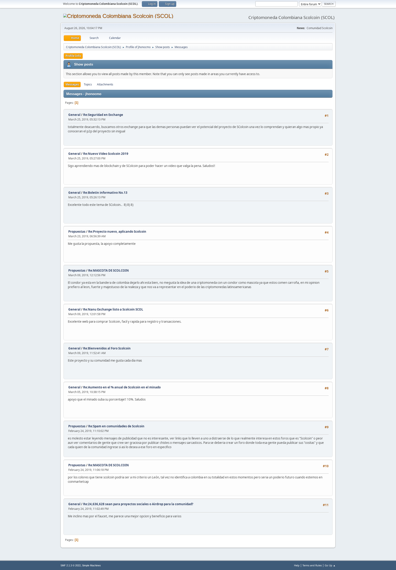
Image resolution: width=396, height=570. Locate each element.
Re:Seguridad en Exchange (103, 115)
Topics (88, 84)
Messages (72, 84)
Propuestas (76, 231)
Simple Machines (91, 565)
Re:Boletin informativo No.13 (105, 193)
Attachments (105, 84)
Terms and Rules (312, 565)
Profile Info (73, 56)
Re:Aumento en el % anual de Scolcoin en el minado (122, 387)
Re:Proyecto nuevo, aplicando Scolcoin (117, 231)
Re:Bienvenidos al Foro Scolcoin (107, 348)
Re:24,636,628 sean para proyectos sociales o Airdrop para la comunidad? (138, 504)
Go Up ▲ (330, 565)
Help (297, 565)
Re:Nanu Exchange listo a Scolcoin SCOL (113, 309)
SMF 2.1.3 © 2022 (70, 565)
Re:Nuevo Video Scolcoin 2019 (105, 154)
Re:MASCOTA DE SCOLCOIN (108, 270)
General (74, 115)
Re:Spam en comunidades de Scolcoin (116, 426)
